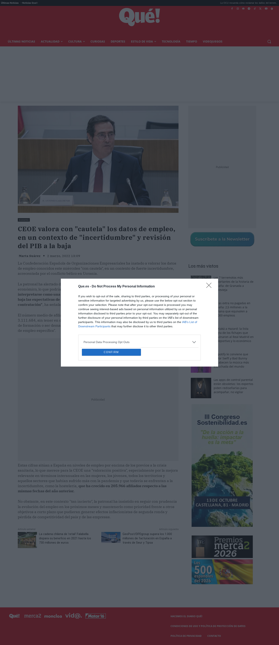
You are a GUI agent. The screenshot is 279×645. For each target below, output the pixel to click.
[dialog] (139, 322)
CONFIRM (111, 381)
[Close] (210, 257)
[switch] (190, 321)
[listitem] (139, 312)
